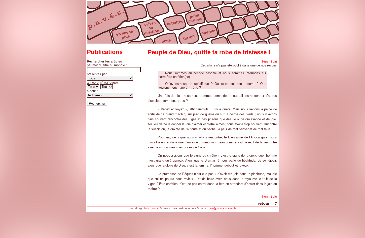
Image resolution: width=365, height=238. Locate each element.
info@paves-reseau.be (223, 208)
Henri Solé (269, 61)
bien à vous (151, 208)
